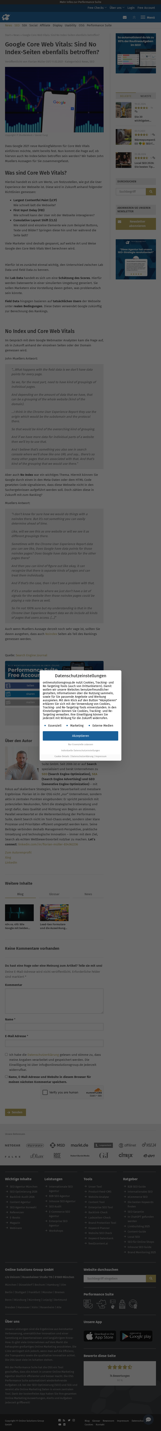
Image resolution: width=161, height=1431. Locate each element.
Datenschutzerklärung (82, 756)
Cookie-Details (62, 756)
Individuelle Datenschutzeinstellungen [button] (80, 750)
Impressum (100, 756)
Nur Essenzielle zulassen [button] (80, 744)
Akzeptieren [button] (80, 736)
